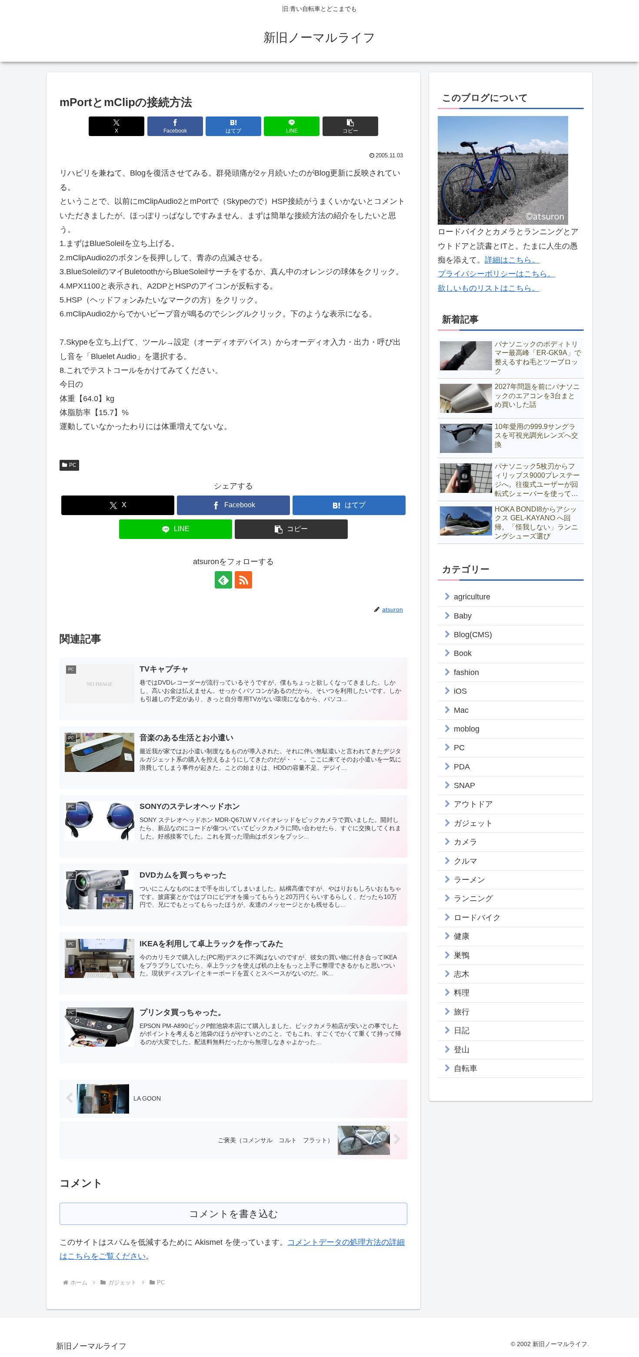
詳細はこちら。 (512, 260)
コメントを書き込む (233, 1213)
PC (73, 465)
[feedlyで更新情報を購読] (223, 580)
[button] (350, 126)
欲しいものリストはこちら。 (488, 288)
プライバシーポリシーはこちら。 (496, 273)
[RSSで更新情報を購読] (243, 580)
